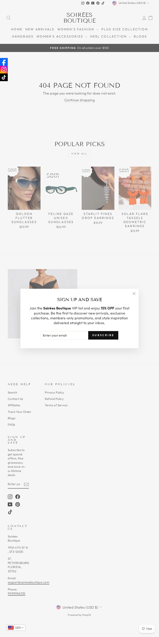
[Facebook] (4, 62)
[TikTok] (4, 77)
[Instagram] (4, 69)
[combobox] (16, 628)
